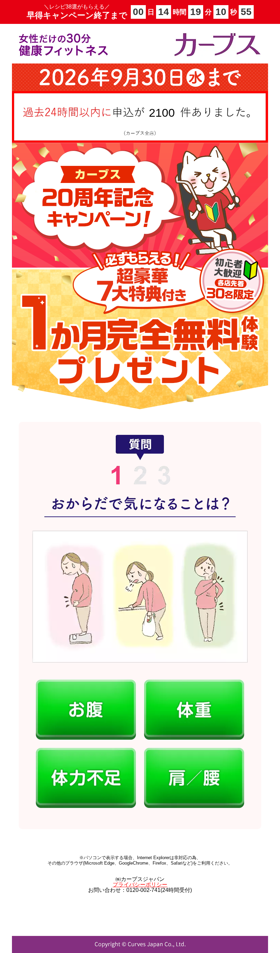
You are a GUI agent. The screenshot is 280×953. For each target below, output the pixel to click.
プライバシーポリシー (140, 884)
